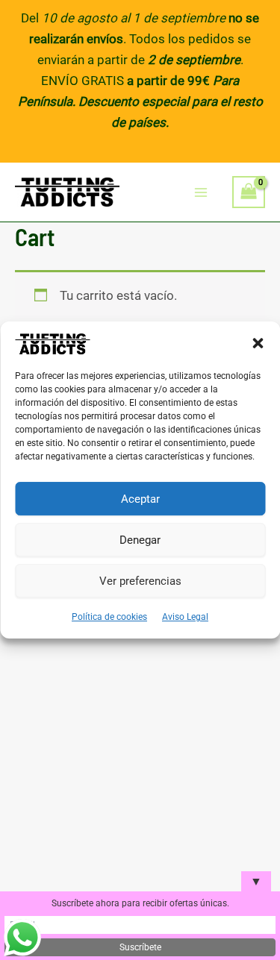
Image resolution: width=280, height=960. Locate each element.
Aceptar (140, 499)
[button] (257, 343)
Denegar (140, 540)
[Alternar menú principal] (201, 192)
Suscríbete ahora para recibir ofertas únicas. (140, 903)
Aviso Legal (185, 617)
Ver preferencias (140, 581)
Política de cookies (109, 617)
